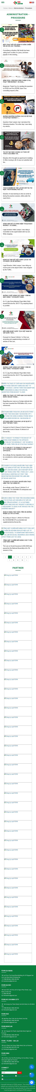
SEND (19, 1072)
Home (5, 8)
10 (22, 560)
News (11, 8)
